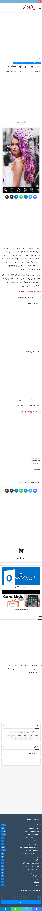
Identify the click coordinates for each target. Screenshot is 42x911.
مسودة (18, 738)
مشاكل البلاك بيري (34, 876)
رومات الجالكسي (34, 841)
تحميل (38, 248)
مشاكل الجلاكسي (34, 844)
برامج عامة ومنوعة (34, 828)
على (37, 738)
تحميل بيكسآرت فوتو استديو (29, 482)
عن (32, 738)
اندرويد (21, 732)
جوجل (14, 735)
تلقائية (19, 735)
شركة (8, 735)
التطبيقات (36, 882)
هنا (19, 412)
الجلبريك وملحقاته (34, 860)
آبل (33, 732)
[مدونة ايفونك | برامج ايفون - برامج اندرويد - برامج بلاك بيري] (29, 8)
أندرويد (27, 732)
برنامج (15, 732)
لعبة (24, 738)
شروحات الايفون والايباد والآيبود (30, 856)
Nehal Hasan (34, 71)
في (28, 738)
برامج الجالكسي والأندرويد (19, 62)
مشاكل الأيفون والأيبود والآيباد (31, 863)
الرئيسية (36, 58)
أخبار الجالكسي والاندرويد (26, 58)
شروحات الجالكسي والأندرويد (30, 837)
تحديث (10, 732)
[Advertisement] (21, 35)
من (13, 738)
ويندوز (37, 879)
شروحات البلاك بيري (33, 869)
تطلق (25, 735)
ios (37, 732)
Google (36, 762)
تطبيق (30, 735)
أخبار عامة (36, 825)
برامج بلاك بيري (34, 872)
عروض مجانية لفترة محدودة (30, 853)
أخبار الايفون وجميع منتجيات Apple (29, 847)
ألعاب (37, 885)
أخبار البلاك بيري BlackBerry (31, 866)
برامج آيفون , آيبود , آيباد (32, 850)
